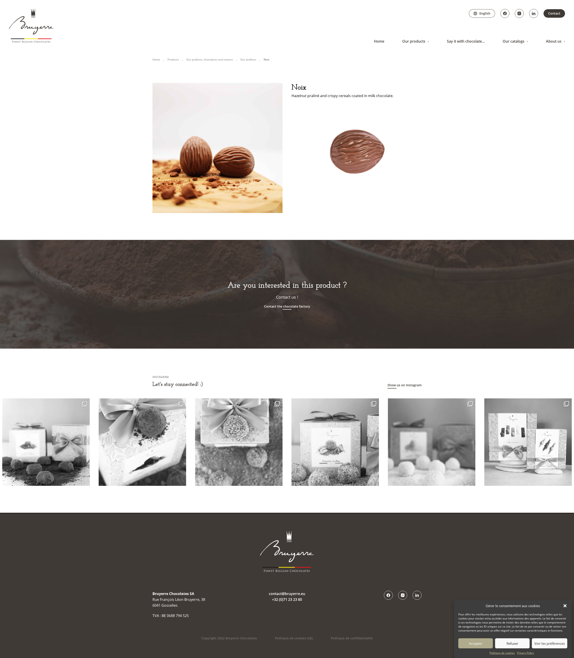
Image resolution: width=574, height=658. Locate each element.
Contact (554, 13)
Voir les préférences (549, 643)
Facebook (504, 13)
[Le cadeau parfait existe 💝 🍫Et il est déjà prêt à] (528, 442)
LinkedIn (533, 13)
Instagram (519, 13)
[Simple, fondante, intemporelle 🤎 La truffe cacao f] (46, 442)
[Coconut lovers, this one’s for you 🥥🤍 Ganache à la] (431, 442)
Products (173, 59)
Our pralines (248, 59)
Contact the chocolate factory (287, 306)
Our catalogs (513, 41)
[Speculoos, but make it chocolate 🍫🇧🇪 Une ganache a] (239, 442)
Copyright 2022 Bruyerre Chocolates (229, 638)
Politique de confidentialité (352, 638)
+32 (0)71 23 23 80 (287, 599)
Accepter (475, 643)
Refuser (512, 643)
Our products (413, 41)
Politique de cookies (502, 653)
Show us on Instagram (404, 385)
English (484, 13)
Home (379, 41)
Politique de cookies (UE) (294, 638)
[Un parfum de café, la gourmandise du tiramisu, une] (142, 442)
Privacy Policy (525, 653)
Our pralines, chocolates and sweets (209, 59)
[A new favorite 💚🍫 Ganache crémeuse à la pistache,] (335, 442)
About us (553, 41)
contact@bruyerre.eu (287, 593)
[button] (565, 606)
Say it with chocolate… (466, 41)
